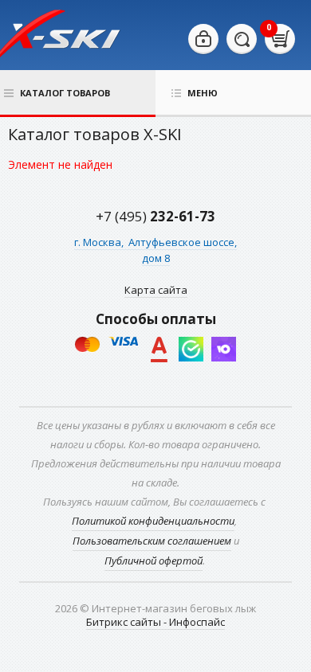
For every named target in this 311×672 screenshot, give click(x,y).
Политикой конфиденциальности (153, 521)
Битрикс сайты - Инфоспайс (155, 622)
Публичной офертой (153, 560)
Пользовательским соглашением (152, 540)
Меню (202, 93)
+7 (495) (155, 216)
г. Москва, (100, 242)
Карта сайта (155, 290)
